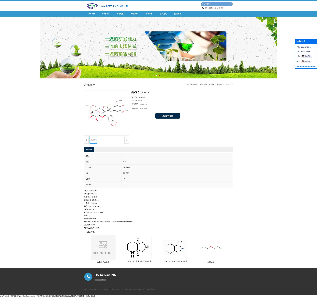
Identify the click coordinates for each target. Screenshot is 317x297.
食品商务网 (150, 289)
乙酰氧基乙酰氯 (103, 262)
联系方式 (163, 14)
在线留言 (177, 14)
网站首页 (203, 85)
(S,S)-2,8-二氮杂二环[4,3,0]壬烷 (175, 261)
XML (126, 289)
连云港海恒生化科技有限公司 (112, 289)
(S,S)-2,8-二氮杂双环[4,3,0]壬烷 (139, 261)
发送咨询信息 (167, 116)
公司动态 (120, 14)
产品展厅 (134, 14)
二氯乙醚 (210, 262)
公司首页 (91, 14)
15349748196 (218, 8)
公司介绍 (105, 14)
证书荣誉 (148, 14)
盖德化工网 (141, 289)
